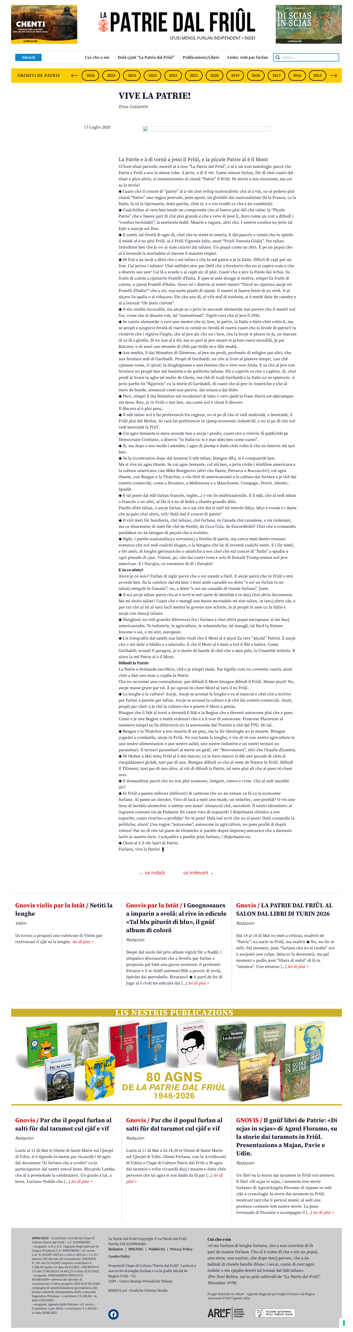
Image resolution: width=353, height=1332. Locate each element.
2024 (132, 75)
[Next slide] (333, 75)
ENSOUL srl (117, 1290)
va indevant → (198, 872)
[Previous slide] (74, 75)
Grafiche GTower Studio (148, 1290)
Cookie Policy (119, 1256)
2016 (297, 75)
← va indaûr (153, 872)
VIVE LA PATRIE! (155, 96)
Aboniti (28, 57)
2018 (256, 75)
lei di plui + (82, 941)
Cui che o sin (97, 57)
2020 (214, 75)
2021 (194, 75)
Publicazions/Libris (201, 57)
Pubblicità (157, 1249)
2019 (235, 75)
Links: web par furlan (247, 57)
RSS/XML (135, 1249)
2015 (317, 75)
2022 (173, 75)
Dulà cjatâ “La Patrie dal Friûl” (146, 57)
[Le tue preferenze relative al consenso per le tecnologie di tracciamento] (344, 1323)
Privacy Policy (181, 1249)
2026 (90, 75)
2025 (111, 75)
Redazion (115, 1249)
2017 (276, 75)
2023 (152, 75)
